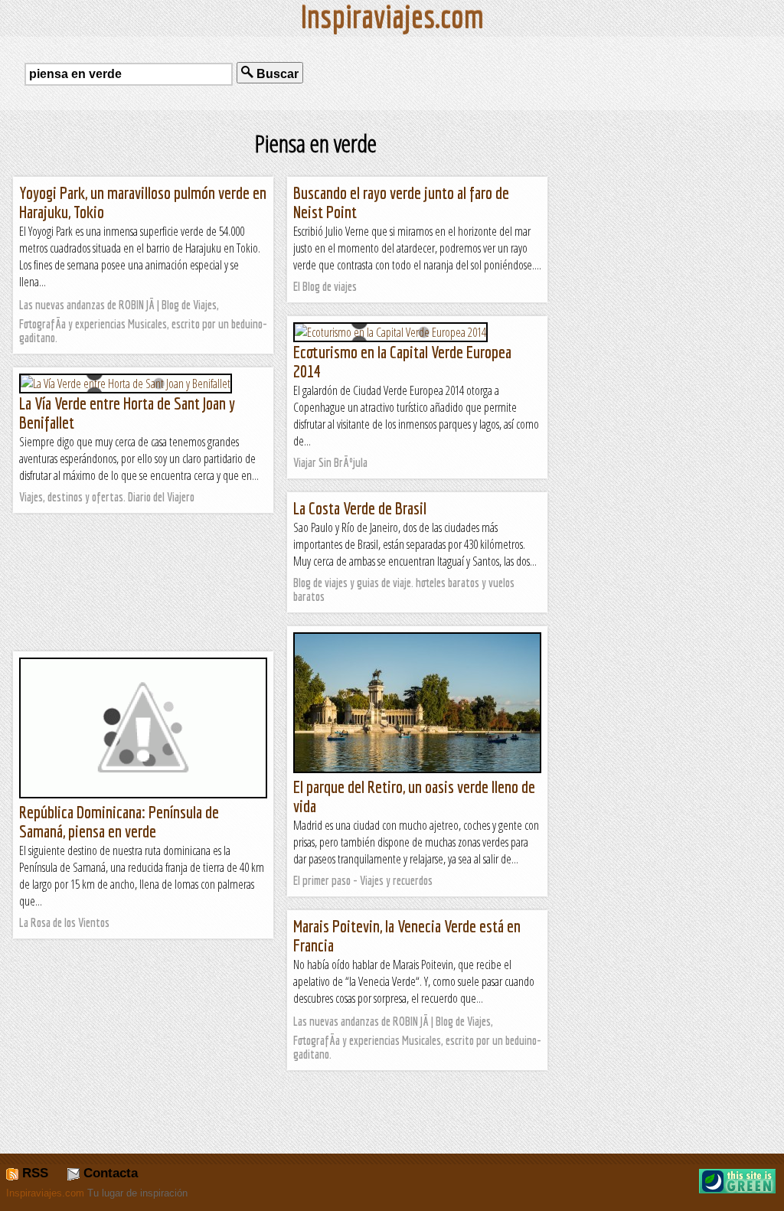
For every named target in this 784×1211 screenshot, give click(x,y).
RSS (33, 1173)
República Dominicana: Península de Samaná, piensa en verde (119, 821)
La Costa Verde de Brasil (359, 507)
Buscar (276, 73)
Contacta (109, 1173)
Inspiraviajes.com (45, 1193)
